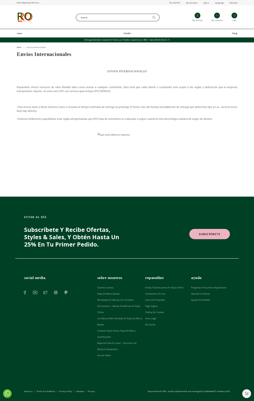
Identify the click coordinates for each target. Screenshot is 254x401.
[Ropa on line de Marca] (25, 17)
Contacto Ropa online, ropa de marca (116, 330)
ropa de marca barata (108, 293)
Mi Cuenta (150, 324)
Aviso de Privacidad (155, 299)
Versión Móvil (104, 355)
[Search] (154, 17)
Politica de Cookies (154, 312)
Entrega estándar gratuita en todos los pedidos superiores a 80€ (116, 39)
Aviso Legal (150, 318)
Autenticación (104, 336)
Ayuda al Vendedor (200, 299)
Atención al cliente (200, 293)
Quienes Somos (105, 287)
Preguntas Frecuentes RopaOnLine (208, 287)
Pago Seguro (151, 306)
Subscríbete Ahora (158, 39)
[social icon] (25, 292)
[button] (209, 234)
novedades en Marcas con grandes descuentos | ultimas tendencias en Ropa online (118, 306)
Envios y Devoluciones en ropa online (164, 287)
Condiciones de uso (155, 293)
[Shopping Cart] (246, 393)
